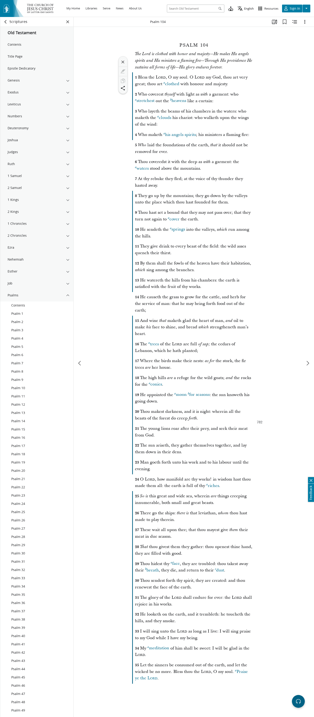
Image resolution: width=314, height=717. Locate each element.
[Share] (123, 88)
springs (178, 229)
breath (152, 570)
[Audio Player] (298, 701)
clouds (165, 118)
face (176, 564)
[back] (5, 21)
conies (156, 384)
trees (154, 344)
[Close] (123, 62)
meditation (159, 648)
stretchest (145, 101)
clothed (172, 84)
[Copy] (123, 80)
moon (181, 395)
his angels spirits (180, 135)
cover (174, 219)
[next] (307, 363)
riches (213, 486)
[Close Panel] (67, 21)
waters (143, 168)
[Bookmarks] (284, 22)
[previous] (80, 363)
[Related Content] (294, 22)
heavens (178, 101)
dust (220, 570)
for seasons (199, 395)
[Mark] (123, 71)
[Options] (304, 22)
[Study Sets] (274, 22)
